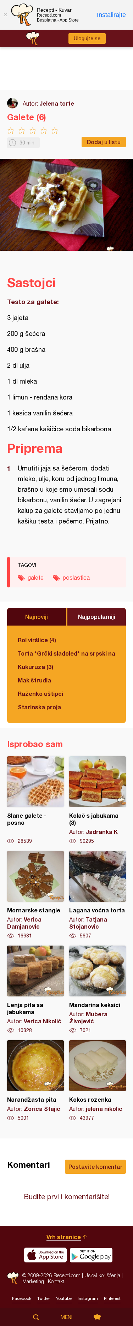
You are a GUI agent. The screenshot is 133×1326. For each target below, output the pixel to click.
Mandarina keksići (97, 990)
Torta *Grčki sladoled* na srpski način (66, 653)
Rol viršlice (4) (37, 640)
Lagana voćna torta (97, 895)
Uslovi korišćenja (102, 1275)
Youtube (64, 1298)
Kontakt (56, 1281)
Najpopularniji (96, 616)
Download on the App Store (45, 1255)
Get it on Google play (91, 1255)
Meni (66, 1317)
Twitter (43, 1298)
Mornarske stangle (35, 895)
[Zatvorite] (5, 15)
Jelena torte (56, 103)
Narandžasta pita (35, 1080)
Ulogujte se (87, 38)
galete (36, 577)
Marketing (33, 1281)
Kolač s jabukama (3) (97, 800)
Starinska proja (39, 707)
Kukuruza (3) (35, 666)
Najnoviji (36, 616)
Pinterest (112, 1298)
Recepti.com (13, 1278)
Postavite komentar (95, 1166)
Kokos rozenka (97, 1080)
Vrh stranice (63, 1236)
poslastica (76, 577)
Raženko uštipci (40, 693)
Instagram (88, 1298)
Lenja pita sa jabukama (35, 990)
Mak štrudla (34, 680)
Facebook (21, 1298)
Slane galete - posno (35, 800)
